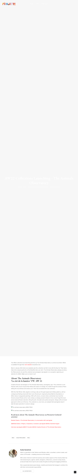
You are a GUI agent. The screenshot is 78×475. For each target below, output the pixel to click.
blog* (31, 3)
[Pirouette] (9, 3)
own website (28, 364)
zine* (37, 3)
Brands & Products (35, 187)
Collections (44, 187)
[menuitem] (32, 3)
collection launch (20, 437)
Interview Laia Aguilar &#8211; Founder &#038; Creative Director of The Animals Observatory (36, 427)
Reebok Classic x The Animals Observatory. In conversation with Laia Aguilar (31, 420)
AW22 (13, 437)
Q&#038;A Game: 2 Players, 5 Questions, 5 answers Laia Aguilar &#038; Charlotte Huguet (35, 423)
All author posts (27, 471)
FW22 (28, 437)
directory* (45, 3)
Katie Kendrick (56, 187)
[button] (68, 3)
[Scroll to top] (75, 472)
